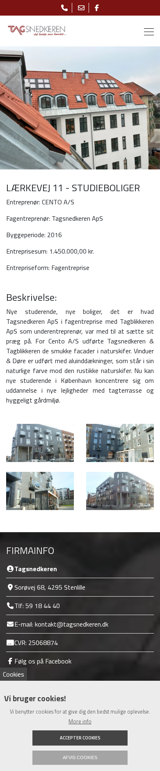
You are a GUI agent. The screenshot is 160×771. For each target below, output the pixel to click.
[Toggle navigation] (146, 31)
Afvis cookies (80, 757)
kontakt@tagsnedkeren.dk (71, 624)
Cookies (13, 674)
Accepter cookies (80, 737)
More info (80, 721)
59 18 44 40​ (42, 606)
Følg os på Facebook (42, 661)
